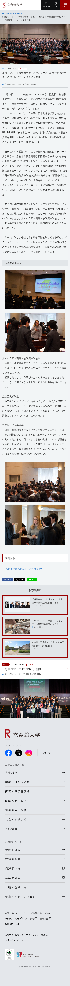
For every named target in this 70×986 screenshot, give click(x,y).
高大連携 (33, 674)
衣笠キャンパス (11, 84)
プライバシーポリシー (15, 939)
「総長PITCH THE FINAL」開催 (21, 669)
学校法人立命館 (12, 918)
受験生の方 (13, 850)
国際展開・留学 (16, 801)
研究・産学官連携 (17, 791)
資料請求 (35, 913)
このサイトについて (14, 934)
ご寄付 (48, 913)
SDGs (39, 674)
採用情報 (29, 918)
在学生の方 (13, 859)
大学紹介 (11, 773)
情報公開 (44, 918)
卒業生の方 (13, 878)
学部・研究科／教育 (19, 782)
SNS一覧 (46, 752)
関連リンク (46, 934)
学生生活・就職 (16, 810)
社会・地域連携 (24, 84)
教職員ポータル (12, 923)
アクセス (24, 913)
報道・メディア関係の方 (22, 897)
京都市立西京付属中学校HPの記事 (24, 568)
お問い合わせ (11, 913)
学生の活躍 (8, 674)
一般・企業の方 (16, 887)
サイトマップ (32, 934)
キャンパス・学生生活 (21, 674)
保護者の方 (13, 868)
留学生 (33, 84)
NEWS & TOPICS (14, 13)
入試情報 (11, 829)
